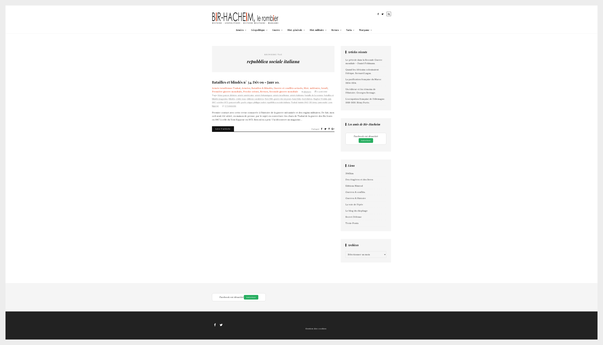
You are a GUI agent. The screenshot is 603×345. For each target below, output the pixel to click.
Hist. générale (294, 30)
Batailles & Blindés (261, 88)
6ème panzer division (227, 95)
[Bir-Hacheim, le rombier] (245, 23)
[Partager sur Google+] (332, 129)
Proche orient (251, 91)
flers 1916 (269, 99)
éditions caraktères (255, 99)
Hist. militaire (317, 30)
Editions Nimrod (354, 185)
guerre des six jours (282, 99)
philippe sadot (259, 102)
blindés (232, 99)
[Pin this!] (329, 129)
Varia (349, 30)
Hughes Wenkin (320, 99)
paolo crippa (247, 102)
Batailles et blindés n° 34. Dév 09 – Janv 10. (245, 82)
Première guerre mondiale (227, 91)
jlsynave (307, 91)
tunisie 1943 (303, 102)
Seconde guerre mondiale (283, 91)
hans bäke (296, 99)
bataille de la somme (314, 95)
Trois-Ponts (352, 223)
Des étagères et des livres (359, 179)
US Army (313, 102)
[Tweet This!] (325, 129)
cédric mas (241, 99)
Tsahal (294, 102)
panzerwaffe (234, 102)
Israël (324, 88)
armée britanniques (263, 95)
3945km (349, 173)
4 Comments (230, 106)
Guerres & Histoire (355, 198)
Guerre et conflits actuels (288, 88)
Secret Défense (353, 216)
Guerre (276, 30)
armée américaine (246, 95)
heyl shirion (307, 99)
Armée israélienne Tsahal (226, 88)
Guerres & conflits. (355, 192)
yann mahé (322, 102)
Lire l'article (223, 129)
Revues (335, 30)
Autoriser (366, 140)
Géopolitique (258, 30)
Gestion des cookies (315, 328)
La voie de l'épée (354, 204)
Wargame (364, 30)
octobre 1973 (222, 102)
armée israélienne (281, 95)
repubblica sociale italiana (278, 102)
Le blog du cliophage (356, 210)
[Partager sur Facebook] (321, 129)
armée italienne (297, 95)
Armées (240, 30)
